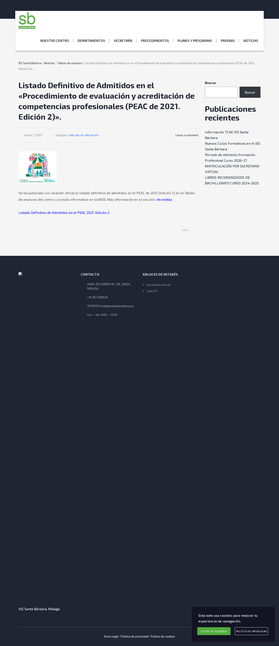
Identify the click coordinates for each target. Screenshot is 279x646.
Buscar (210, 83)
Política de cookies (163, 636)
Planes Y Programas (195, 41)
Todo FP (151, 291)
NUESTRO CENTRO (54, 41)
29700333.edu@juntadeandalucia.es (110, 306)
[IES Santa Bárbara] (27, 21)
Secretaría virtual (158, 285)
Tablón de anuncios (84, 135)
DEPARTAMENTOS (91, 41)
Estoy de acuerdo (214, 631)
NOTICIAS (250, 41)
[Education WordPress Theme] (46, 436)
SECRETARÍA (123, 41)
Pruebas (228, 41)
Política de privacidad (135, 636)
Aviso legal (111, 636)
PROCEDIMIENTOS (155, 41)
